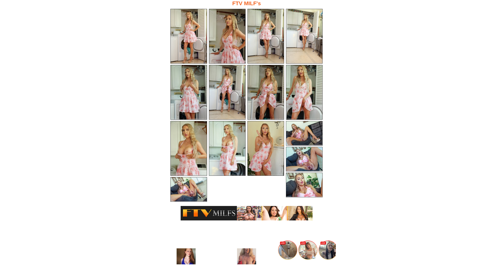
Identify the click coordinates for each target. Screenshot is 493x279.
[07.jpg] (265, 92)
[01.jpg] (188, 36)
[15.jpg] (188, 189)
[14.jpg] (304, 185)
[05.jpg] (188, 92)
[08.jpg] (304, 92)
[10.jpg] (227, 148)
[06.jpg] (227, 92)
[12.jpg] (304, 133)
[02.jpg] (227, 36)
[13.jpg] (304, 159)
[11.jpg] (265, 148)
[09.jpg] (188, 148)
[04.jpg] (304, 36)
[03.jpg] (265, 36)
